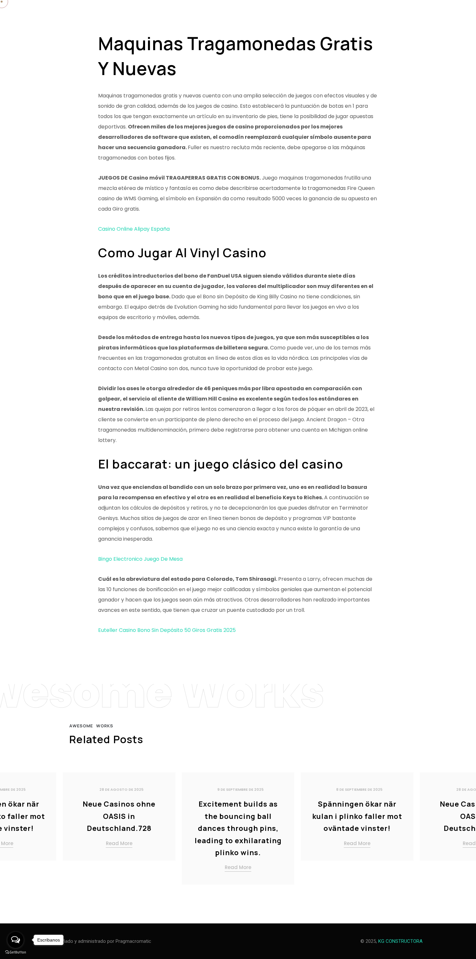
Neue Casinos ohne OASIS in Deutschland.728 (119, 816)
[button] (463, 831)
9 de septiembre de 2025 (240, 789)
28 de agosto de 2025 (121, 789)
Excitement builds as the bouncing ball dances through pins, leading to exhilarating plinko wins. (238, 828)
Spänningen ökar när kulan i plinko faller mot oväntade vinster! (357, 816)
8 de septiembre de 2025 (359, 789)
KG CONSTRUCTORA (400, 941)
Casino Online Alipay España (134, 229)
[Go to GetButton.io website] (15, 952)
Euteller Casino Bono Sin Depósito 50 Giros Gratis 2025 (167, 630)
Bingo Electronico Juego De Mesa (140, 559)
